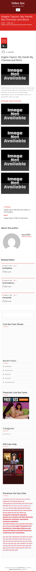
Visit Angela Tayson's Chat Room (11, 101)
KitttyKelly (6, 297)
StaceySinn (8, 378)
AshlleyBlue (7, 268)
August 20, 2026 (8, 280)
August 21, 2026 (8, 265)
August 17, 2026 (8, 295)
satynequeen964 (9, 382)
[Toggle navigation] (18, 9)
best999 (11, 52)
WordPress (21, 567)
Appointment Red (14, 569)
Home (3, 23)
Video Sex (10, 23)
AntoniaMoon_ (8, 283)
